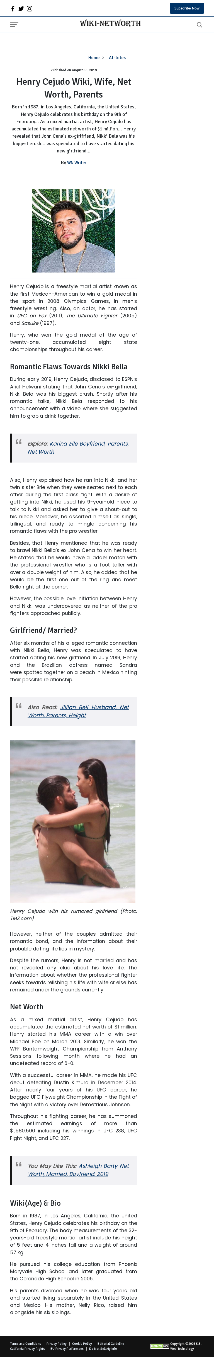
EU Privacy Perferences (67, 1349)
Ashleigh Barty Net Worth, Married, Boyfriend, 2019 (78, 1170)
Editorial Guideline (111, 1344)
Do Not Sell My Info (103, 1349)
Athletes (117, 57)
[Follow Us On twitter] (21, 8)
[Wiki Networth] (109, 23)
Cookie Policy (82, 1344)
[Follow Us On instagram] (29, 8)
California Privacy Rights (27, 1349)
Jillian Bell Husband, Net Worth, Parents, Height (78, 711)
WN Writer (76, 163)
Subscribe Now (187, 8)
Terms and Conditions (25, 1344)
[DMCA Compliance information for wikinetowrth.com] (160, 1346)
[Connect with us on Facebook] (13, 8)
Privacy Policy (57, 1344)
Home (94, 57)
